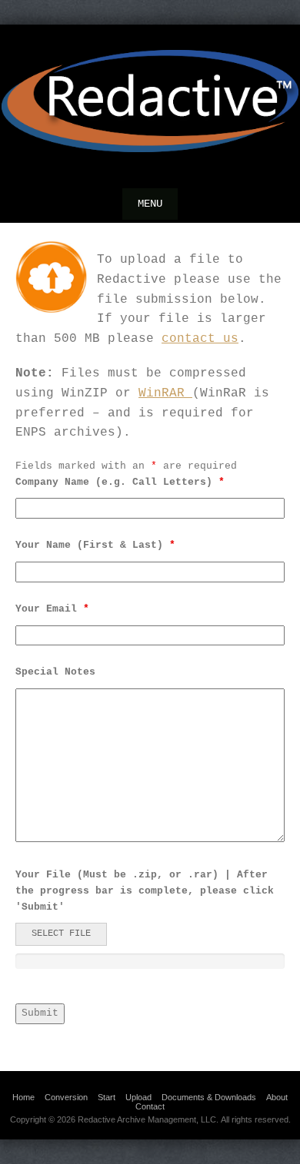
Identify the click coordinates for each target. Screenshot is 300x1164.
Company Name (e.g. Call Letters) (120, 482)
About (277, 1097)
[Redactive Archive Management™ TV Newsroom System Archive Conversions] (150, 101)
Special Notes (55, 672)
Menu (150, 203)
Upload (138, 1097)
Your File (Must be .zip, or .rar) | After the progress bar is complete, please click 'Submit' (144, 891)
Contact (150, 1106)
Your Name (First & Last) (95, 545)
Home (23, 1097)
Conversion (66, 1097)
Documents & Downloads (209, 1097)
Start (106, 1097)
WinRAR (165, 393)
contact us (200, 339)
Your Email (52, 609)
